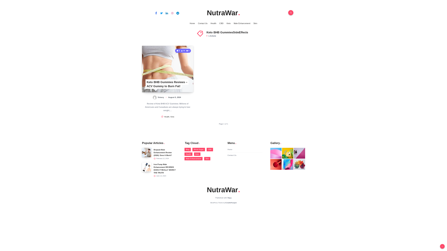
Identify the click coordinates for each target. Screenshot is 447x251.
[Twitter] (161, 13)
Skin (255, 23)
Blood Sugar (199, 149)
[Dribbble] (172, 13)
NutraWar (222, 13)
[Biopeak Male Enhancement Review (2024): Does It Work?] (146, 152)
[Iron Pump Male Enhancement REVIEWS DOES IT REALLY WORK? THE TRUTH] (146, 167)
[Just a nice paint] (287, 164)
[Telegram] (178, 13)
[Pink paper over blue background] (276, 153)
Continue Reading (182, 85)
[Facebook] (156, 13)
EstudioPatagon (231, 203)
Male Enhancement (242, 23)
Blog (187, 149)
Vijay (229, 198)
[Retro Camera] (287, 153)
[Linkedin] (167, 13)
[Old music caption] (299, 153)
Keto (229, 23)
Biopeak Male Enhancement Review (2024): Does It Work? (163, 152)
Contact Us (203, 23)
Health (213, 23)
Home (192, 23)
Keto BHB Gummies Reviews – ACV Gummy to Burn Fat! (167, 84)
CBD (221, 23)
